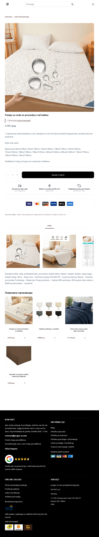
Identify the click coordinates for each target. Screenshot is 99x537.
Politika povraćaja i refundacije (64, 439)
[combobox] (48, 4)
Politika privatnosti (59, 435)
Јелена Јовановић (23, 120)
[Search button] (72, 4)
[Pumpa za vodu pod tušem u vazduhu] (19, 310)
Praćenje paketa (12, 489)
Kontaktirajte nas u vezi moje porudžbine (23, 444)
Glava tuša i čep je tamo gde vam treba (79, 330)
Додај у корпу (58, 175)
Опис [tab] (49, 226)
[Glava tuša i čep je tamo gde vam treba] (79, 310)
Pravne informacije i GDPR (62, 447)
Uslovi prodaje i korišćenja (62, 443)
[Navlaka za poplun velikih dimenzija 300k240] (19, 356)
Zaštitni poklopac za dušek (49, 329)
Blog (53, 427)
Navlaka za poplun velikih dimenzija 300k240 (18, 375)
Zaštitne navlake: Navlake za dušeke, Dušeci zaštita (41, 215)
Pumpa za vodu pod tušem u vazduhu (18, 330)
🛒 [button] (25, 338)
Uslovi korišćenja (12, 493)
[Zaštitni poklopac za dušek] (49, 310)
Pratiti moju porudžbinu (15, 440)
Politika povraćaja (12, 496)
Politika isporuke (58, 431)
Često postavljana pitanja (16, 485)
